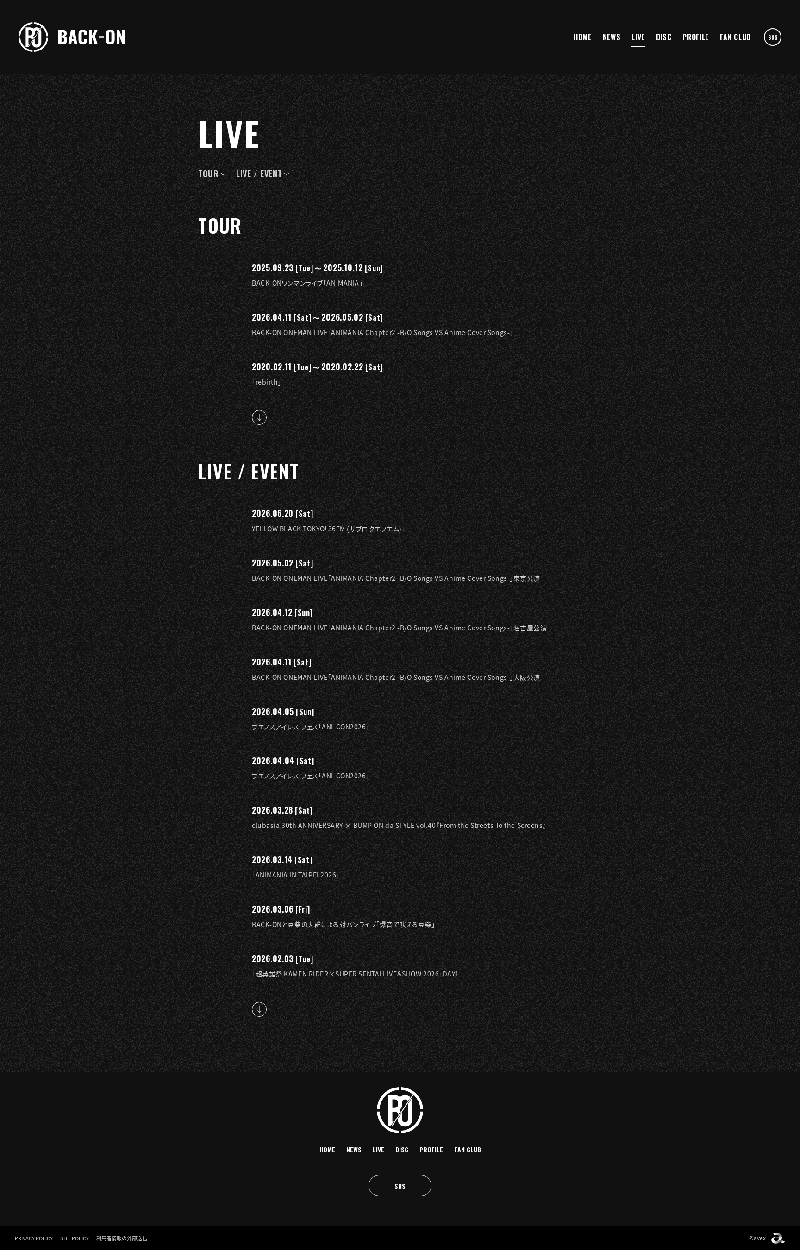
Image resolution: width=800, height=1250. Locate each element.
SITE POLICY (74, 1238)
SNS (773, 37)
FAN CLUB (735, 37)
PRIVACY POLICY (34, 1238)
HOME (583, 37)
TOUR (208, 174)
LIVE (638, 37)
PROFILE (695, 37)
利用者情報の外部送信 (121, 1238)
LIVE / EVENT (259, 174)
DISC (664, 37)
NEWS (612, 37)
